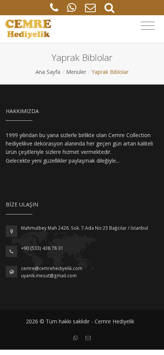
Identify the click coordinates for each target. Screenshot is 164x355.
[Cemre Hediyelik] (28, 29)
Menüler (76, 71)
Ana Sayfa (47, 71)
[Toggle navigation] (148, 26)
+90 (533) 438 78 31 (42, 248)
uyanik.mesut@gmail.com (49, 275)
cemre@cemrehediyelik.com (51, 268)
